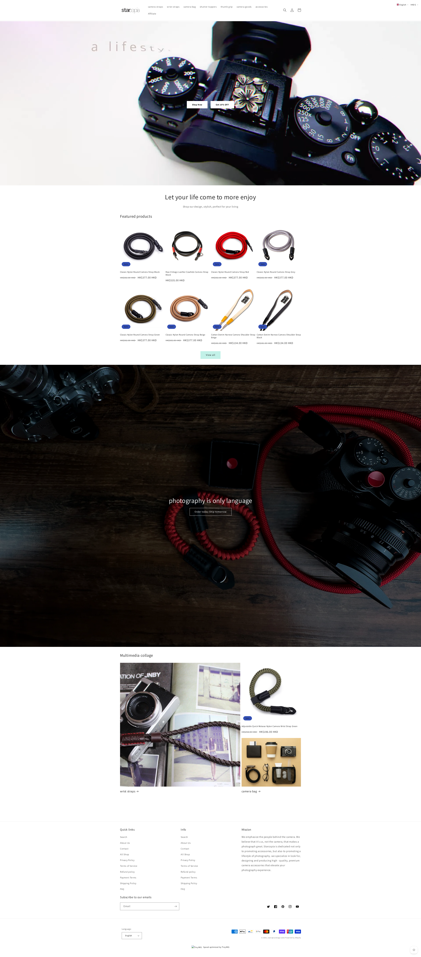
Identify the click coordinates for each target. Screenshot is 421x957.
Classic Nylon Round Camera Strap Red (230, 272)
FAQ (122, 889)
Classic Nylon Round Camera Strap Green (140, 334)
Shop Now (197, 104)
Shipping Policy (128, 883)
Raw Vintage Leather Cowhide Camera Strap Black (187, 273)
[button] (284, 10)
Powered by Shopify (293, 938)
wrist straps (127, 791)
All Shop (124, 854)
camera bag (249, 791)
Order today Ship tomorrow (211, 511)
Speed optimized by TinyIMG (216, 947)
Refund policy (127, 871)
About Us (125, 842)
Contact (124, 848)
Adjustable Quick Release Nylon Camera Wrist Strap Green (269, 726)
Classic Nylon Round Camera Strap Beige (185, 334)
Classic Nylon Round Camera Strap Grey (276, 272)
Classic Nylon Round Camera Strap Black (140, 272)
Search (123, 837)
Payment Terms (128, 877)
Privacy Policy (127, 860)
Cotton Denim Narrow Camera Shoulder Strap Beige (233, 336)
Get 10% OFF (222, 104)
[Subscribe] (175, 906)
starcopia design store (276, 938)
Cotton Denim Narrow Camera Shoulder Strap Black (279, 336)
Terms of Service (128, 865)
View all (210, 354)
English (128, 935)
